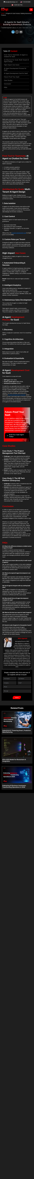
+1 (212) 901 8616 (26, 2)
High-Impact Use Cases (11, 65)
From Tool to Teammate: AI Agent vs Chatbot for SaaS (16, 55)
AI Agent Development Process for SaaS (15, 69)
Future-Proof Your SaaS (11, 77)
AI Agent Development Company (17, 395)
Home (2, 13)
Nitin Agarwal (7, 27)
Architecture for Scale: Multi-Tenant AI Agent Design (16, 60)
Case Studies (8, 80)
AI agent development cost (19, 233)
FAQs (5, 87)
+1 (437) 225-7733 (17, 5)
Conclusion (7, 84)
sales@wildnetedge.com (11, 2)
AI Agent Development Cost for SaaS (16, 73)
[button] (17, 435)
